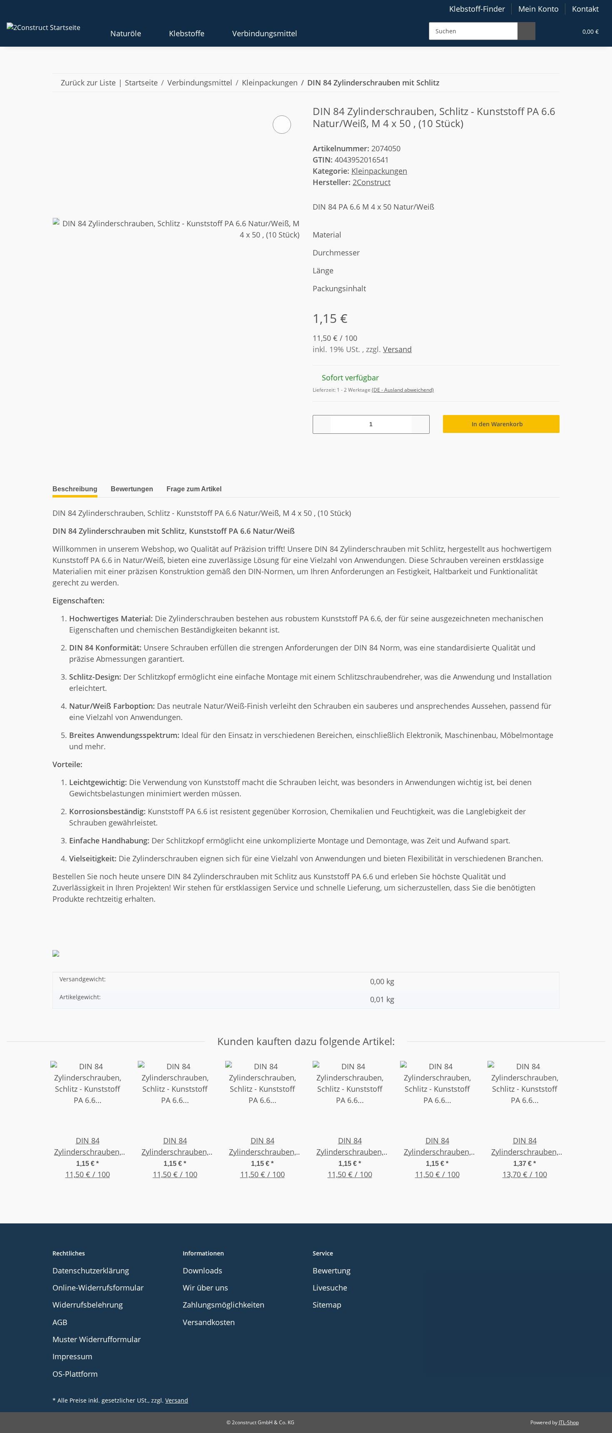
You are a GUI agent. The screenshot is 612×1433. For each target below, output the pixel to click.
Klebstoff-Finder (477, 9)
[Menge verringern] (322, 424)
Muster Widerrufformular (96, 1339)
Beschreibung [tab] (74, 489)
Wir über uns (205, 1288)
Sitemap (327, 1305)
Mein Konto (538, 9)
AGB (59, 1322)
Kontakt (585, 9)
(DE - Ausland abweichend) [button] (403, 389)
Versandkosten (209, 1322)
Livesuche (330, 1288)
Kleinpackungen (379, 171)
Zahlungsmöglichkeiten (223, 1305)
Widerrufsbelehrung (87, 1305)
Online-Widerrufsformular (98, 1288)
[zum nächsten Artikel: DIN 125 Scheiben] (551, 83)
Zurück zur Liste (88, 83)
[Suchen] (526, 31)
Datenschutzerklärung (90, 1270)
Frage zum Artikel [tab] (194, 489)
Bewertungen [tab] (132, 489)
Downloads (202, 1270)
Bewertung (332, 1270)
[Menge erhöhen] (420, 424)
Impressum (72, 1356)
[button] (551, 31)
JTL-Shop (569, 1422)
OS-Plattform (75, 1374)
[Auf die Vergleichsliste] (282, 124)
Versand (397, 349)
